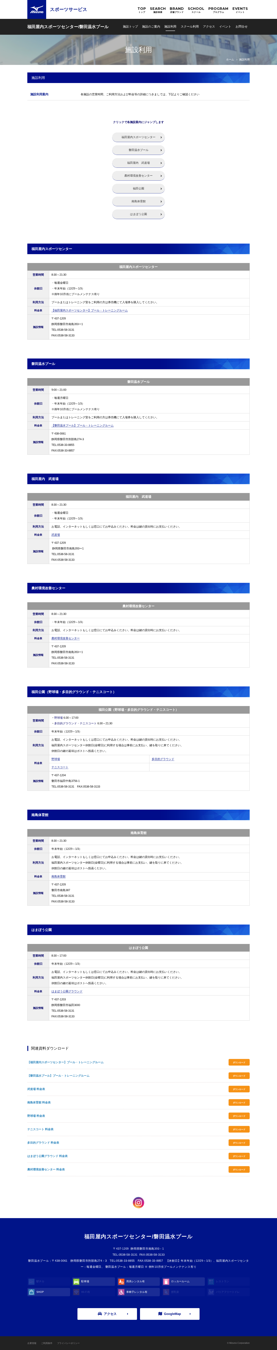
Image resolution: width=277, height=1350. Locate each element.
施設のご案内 (151, 26)
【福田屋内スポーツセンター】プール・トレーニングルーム (89, 310)
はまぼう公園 (138, 214)
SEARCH (158, 10)
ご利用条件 (46, 1343)
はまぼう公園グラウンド (67, 991)
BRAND (177, 10)
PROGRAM (218, 10)
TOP (142, 10)
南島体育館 (139, 201)
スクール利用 (190, 26)
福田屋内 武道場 (138, 162)
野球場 (55, 759)
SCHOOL (196, 10)
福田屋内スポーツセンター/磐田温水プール (68, 26)
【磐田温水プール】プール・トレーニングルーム (82, 425)
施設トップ (130, 26)
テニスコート (59, 767)
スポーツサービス (68, 9)
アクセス (209, 26)
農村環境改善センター (138, 175)
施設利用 (170, 26)
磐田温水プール (138, 150)
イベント (225, 26)
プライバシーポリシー (68, 1343)
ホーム (230, 59)
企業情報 (31, 1343)
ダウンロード (239, 1062)
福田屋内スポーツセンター (138, 137)
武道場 (55, 534)
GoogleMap (172, 1314)
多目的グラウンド (163, 759)
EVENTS (240, 10)
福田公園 (138, 188)
